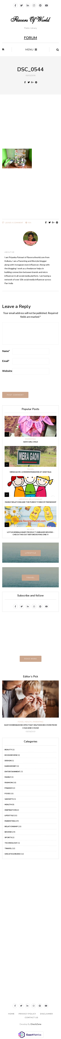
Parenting (30, 439)
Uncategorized (12, 854)
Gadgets (9, 799)
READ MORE (30, 659)
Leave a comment (14, 222)
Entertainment (12, 771)
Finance (9, 788)
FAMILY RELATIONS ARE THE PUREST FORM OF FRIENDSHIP (30, 502)
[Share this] (25, 82)
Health (28, 722)
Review (30, 529)
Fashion (9, 782)
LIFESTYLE (30, 553)
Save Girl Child (30, 442)
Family (8, 777)
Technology (11, 843)
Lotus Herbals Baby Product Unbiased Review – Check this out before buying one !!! (30, 533)
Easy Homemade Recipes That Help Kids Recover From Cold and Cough (30, 726)
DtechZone (36, 1024)
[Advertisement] (30, 123)
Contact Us (31, 1017)
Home (11, 1014)
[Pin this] (36, 82)
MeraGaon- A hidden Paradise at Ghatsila (30, 472)
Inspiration (10, 810)
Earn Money (10, 766)
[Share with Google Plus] (32, 82)
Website (7, 370)
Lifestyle (23, 499)
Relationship (35, 499)
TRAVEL (30, 578)
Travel (30, 469)
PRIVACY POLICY (27, 1014)
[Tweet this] (28, 82)
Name (6, 351)
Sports (8, 837)
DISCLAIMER (46, 1014)
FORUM (30, 37)
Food (21, 722)
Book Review (11, 755)
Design (8, 760)
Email (5, 361)
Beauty (8, 749)
